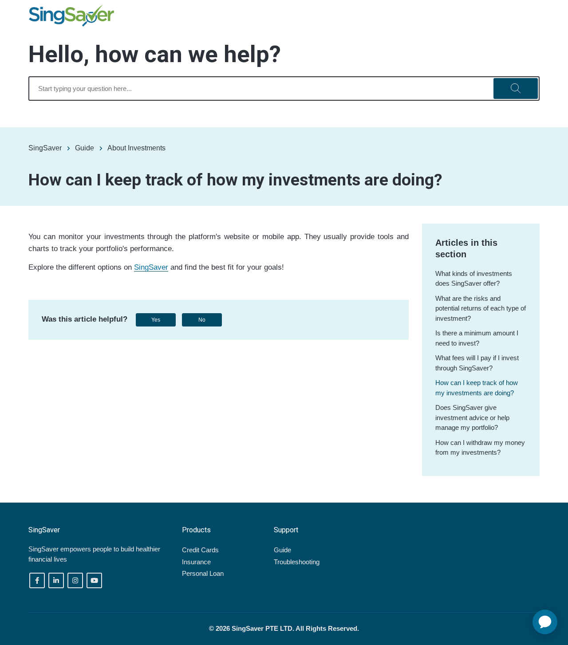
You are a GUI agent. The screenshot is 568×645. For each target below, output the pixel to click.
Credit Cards (200, 550)
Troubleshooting (297, 562)
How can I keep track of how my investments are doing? (476, 388)
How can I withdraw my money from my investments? (480, 447)
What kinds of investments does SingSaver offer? (473, 278)
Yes (155, 320)
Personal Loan (203, 573)
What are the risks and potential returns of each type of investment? (480, 308)
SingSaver (45, 148)
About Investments (136, 148)
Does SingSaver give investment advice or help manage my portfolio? (472, 417)
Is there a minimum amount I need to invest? (476, 338)
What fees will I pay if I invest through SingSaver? (477, 363)
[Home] (71, 16)
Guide (84, 148)
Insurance (196, 562)
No (201, 320)
